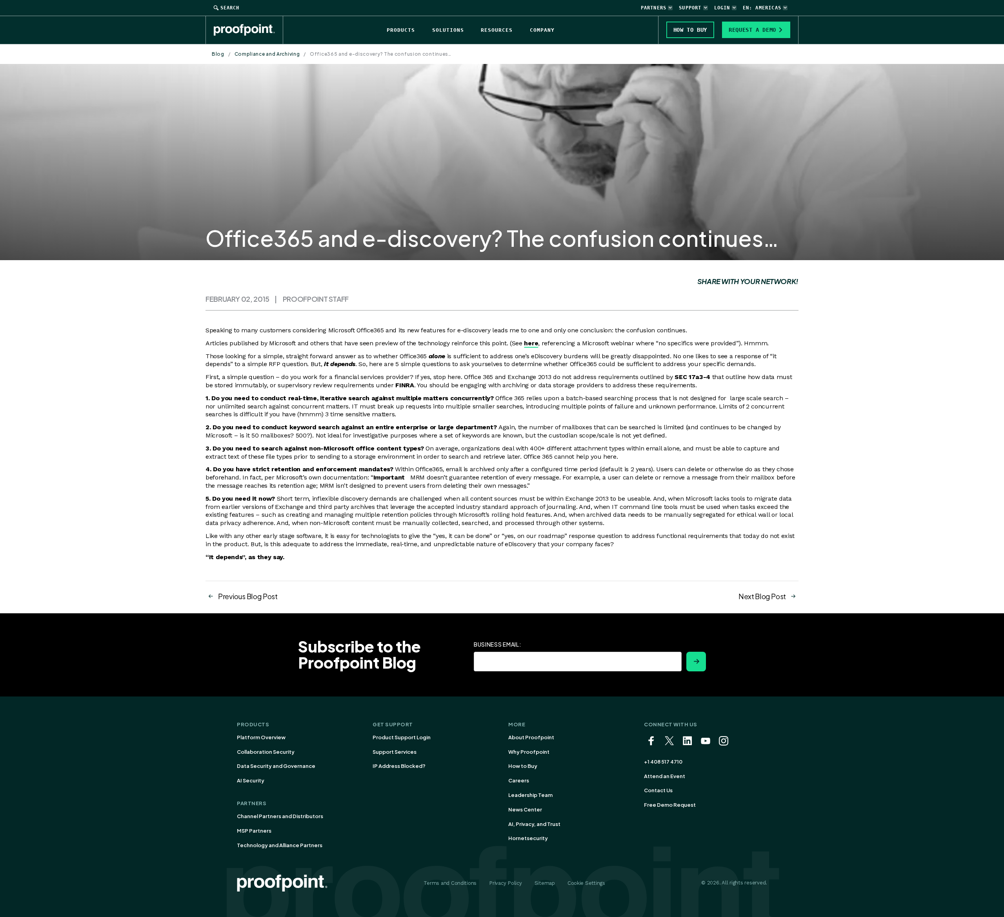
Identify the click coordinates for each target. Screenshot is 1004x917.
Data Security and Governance (276, 766)
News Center (525, 809)
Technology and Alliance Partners (279, 845)
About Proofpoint (531, 737)
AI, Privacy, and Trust (534, 824)
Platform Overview (261, 737)
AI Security (250, 780)
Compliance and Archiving (267, 54)
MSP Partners (254, 831)
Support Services (395, 752)
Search (229, 8)
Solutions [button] (448, 30)
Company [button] (542, 30)
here (531, 343)
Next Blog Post (762, 596)
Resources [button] (497, 30)
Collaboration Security (266, 752)
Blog (218, 54)
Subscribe (696, 661)
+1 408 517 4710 (663, 761)
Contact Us (658, 790)
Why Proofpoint (528, 752)
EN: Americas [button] (762, 8)
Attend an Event (664, 776)
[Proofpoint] (248, 30)
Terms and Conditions (450, 883)
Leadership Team (530, 795)
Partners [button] (654, 8)
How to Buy (522, 766)
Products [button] (401, 30)
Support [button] (690, 8)
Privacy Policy (505, 883)
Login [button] (722, 8)
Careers (518, 780)
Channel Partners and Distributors (280, 816)
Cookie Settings (586, 883)
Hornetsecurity (528, 838)
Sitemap (545, 883)
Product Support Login (402, 737)
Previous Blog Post (248, 596)
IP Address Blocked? (399, 766)
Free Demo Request (670, 805)
